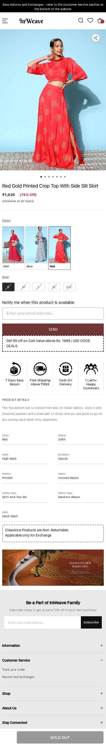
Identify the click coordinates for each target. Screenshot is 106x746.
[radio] (13, 248)
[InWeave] (31, 20)
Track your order (13, 669)
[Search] (78, 20)
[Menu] (5, 21)
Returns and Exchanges (18, 677)
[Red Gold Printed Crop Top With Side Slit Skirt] (53, 99)
